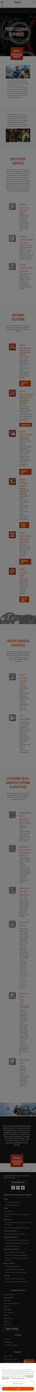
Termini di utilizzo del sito (18, 1378)
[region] (18, 1377)
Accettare (18, 1388)
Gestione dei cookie (18, 1383)
